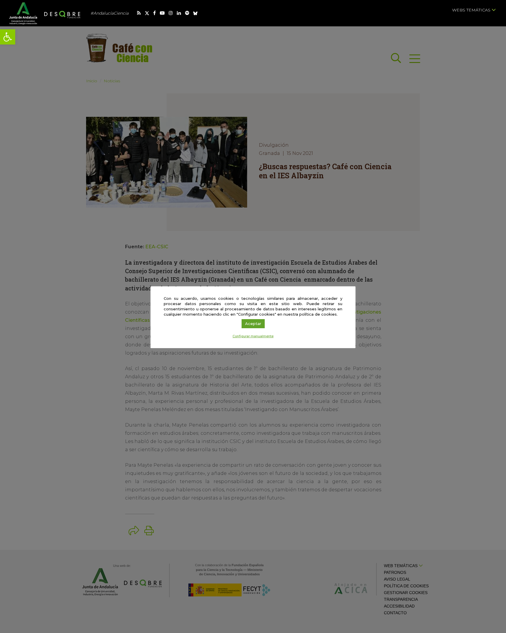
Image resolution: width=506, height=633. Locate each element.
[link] (7, 37)
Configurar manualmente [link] (253, 336)
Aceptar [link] (253, 323)
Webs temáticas (472, 10)
